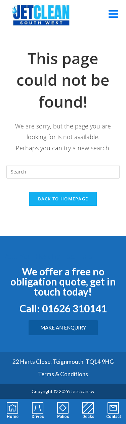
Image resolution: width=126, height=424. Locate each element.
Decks (88, 416)
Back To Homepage (63, 199)
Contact (113, 416)
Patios (63, 416)
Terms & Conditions (63, 374)
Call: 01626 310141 (63, 308)
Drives (38, 416)
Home (12, 416)
